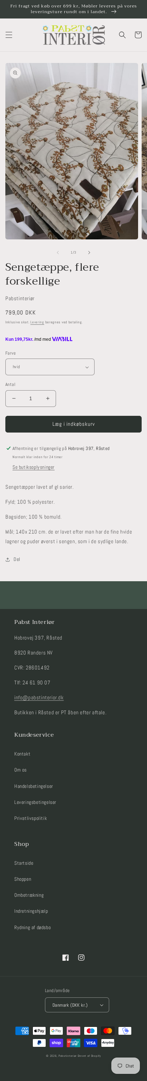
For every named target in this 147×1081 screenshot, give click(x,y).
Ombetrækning (29, 895)
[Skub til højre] (89, 252)
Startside (23, 863)
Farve (10, 353)
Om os (20, 770)
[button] (9, 35)
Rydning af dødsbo (32, 927)
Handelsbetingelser (33, 786)
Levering (37, 322)
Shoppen (22, 879)
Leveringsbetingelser (35, 802)
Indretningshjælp (31, 911)
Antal (10, 384)
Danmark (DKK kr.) (70, 1005)
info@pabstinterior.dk (39, 697)
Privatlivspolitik (30, 818)
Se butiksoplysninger (33, 467)
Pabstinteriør (68, 1056)
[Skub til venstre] (58, 252)
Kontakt (22, 754)
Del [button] (17, 559)
